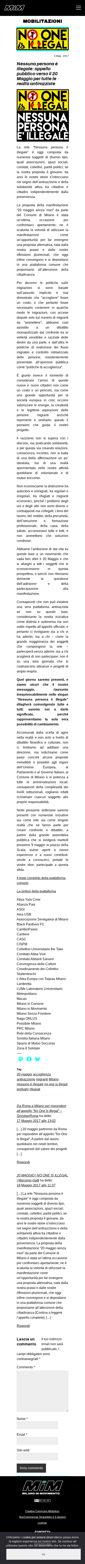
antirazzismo (26, 1079)
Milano (54, 1079)
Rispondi (23, 1162)
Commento (26, 1367)
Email (22, 1434)
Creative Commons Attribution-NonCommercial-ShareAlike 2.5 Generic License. (42, 1517)
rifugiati (35, 1089)
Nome (22, 1419)
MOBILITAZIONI (42, 21)
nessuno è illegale (30, 1084)
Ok (43, 1554)
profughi (23, 1089)
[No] (80, 1548)
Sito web (23, 1450)
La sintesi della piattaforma (36, 891)
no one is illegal (55, 1084)
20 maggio (24, 1074)
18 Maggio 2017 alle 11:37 (36, 1185)
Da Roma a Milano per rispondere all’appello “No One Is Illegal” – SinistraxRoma (41, 1111)
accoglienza (42, 1074)
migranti (42, 1079)
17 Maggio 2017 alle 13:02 (36, 1121)
